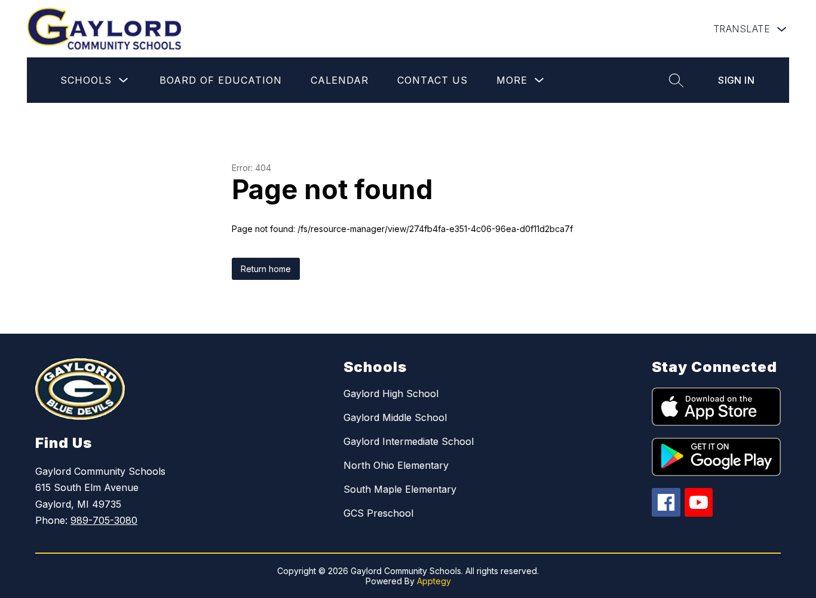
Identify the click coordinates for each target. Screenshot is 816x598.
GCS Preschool (378, 513)
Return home (266, 269)
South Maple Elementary (399, 489)
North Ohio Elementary (396, 465)
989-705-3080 (103, 520)
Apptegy (434, 581)
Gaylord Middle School (395, 417)
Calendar (340, 80)
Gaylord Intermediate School (408, 441)
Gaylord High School (390, 393)
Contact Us (432, 80)
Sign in (736, 80)
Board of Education (220, 80)
